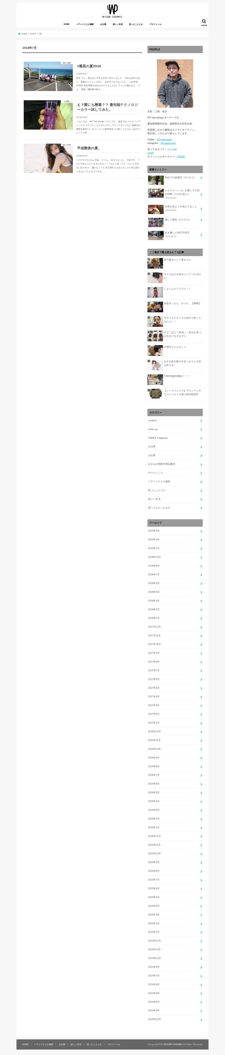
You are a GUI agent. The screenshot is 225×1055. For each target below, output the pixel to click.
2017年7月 (154, 670)
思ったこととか (136, 24)
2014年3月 (154, 1010)
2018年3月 (154, 600)
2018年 (33, 34)
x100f (150, 153)
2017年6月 (154, 679)
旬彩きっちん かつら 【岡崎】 (182, 303)
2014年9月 (154, 967)
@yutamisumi (164, 139)
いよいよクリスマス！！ (177, 288)
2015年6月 (154, 888)
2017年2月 (154, 714)
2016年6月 (154, 783)
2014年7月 (154, 975)
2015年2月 (154, 923)
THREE (181, 156)
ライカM (172, 149)
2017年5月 (154, 688)
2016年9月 (154, 757)
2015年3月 (154, 914)
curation (152, 420)
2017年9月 (154, 653)
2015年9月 (154, 862)
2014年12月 (154, 940)
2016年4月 (154, 801)
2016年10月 (154, 749)
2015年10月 (154, 853)
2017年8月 (154, 661)
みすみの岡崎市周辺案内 (161, 464)
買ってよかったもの (159, 507)
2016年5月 (154, 792)
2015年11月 (154, 845)
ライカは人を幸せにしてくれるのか (182, 276)
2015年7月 (154, 879)
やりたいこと (155, 472)
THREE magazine (158, 438)
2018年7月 (154, 574)
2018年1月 (154, 618)
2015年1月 (154, 932)
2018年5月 (154, 583)
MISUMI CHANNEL (173, 1044)
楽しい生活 (118, 24)
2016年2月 (154, 818)
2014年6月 (154, 984)
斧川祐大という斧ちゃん (177, 259)
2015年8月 (154, 871)
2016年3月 (154, 810)
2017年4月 (154, 696)
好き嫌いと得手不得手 (177, 234)
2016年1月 (154, 827)
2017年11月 (154, 635)
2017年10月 (154, 644)
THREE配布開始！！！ (177, 376)
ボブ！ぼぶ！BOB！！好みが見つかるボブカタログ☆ (182, 334)
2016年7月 (154, 775)
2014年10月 (154, 958)
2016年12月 (154, 731)
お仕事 (103, 24)
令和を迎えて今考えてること (181, 208)
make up (152, 429)
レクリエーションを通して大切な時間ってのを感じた (182, 194)
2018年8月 (154, 565)
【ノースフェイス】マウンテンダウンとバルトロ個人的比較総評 (182, 392)
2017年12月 (154, 626)
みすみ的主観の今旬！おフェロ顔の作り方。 (182, 363)
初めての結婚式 (179, 177)
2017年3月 (154, 705)
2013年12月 (154, 1019)
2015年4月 (154, 906)
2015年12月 (154, 836)
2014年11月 (154, 949)
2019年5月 (154, 530)
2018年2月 (154, 609)
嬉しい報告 (177, 219)
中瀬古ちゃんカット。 (176, 347)
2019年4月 (154, 539)
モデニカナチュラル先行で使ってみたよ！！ (182, 320)
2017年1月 (154, 722)
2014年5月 (154, 993)
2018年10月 (154, 557)
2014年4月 (154, 1002)
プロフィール (155, 24)
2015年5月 (154, 897)
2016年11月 (154, 740)
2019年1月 (154, 548)
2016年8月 (154, 766)
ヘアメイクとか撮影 (85, 24)
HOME (67, 24)
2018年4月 (154, 592)
